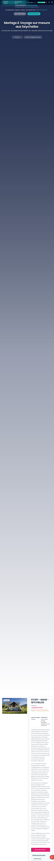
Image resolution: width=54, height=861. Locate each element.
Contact (23, 10)
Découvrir (17, 37)
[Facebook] (49, 2)
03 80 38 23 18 (37, 859)
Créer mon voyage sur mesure (32, 37)
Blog (46, 2)
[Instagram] (52, 2)
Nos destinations (9, 10)
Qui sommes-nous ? (31, 10)
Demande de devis (34, 13)
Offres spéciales (43, 10)
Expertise (17, 10)
